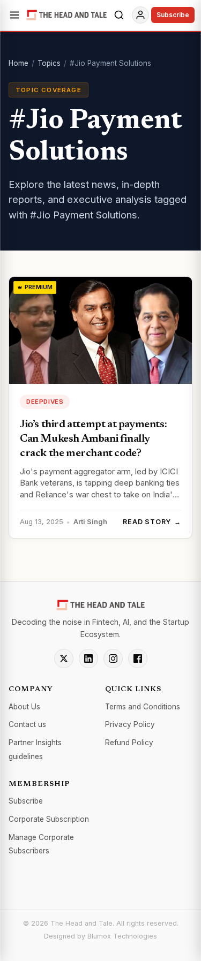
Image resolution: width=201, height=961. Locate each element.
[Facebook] (137, 658)
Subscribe (173, 15)
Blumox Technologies (122, 936)
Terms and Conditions (142, 706)
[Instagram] (113, 658)
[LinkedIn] (88, 658)
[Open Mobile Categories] (14, 15)
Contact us (27, 724)
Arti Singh (90, 522)
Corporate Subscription (49, 819)
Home (18, 63)
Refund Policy (129, 742)
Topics (49, 63)
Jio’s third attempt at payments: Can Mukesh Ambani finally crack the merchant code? (93, 439)
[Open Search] (119, 15)
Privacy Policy (130, 724)
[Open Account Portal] (140, 15)
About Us (24, 706)
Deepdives (44, 401)
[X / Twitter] (63, 658)
